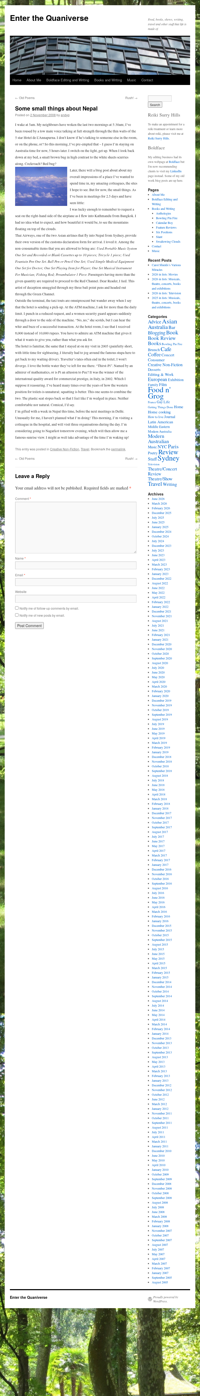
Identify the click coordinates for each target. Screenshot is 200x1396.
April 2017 (158, 850)
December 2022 (161, 578)
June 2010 (158, 1155)
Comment (23, 498)
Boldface (174, 162)
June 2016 (158, 897)
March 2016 (159, 911)
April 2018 (158, 794)
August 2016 (160, 888)
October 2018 (160, 766)
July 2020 (158, 667)
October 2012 (160, 1094)
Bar (171, 327)
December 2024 (161, 531)
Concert (167, 354)
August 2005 (160, 1282)
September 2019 (162, 714)
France (152, 402)
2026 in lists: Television (166, 293)
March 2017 (159, 855)
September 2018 (162, 771)
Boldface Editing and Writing (67, 79)
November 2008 (162, 1188)
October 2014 (160, 991)
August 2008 (160, 1202)
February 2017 (161, 860)
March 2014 (159, 1024)
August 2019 (160, 719)
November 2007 (162, 1230)
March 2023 (159, 564)
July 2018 (158, 780)
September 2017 (162, 827)
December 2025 (161, 513)
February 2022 (161, 602)
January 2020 (160, 696)
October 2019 (160, 710)
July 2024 (158, 541)
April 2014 (158, 1019)
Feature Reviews (166, 227)
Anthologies (163, 213)
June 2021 (158, 630)
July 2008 (158, 1207)
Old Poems (25, 97)
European (157, 379)
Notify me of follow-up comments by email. (49, 608)
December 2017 (161, 813)
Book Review (162, 337)
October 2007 (160, 1235)
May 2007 (158, 1254)
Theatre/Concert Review (162, 471)
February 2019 (161, 747)
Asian (169, 321)
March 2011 (159, 1141)
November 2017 (162, 818)
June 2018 (158, 785)
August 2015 (160, 944)
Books (154, 343)
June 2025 (158, 522)
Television (153, 464)
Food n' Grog (159, 392)
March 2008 (159, 1216)
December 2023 (161, 545)
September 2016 (162, 883)
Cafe (166, 349)
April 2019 (158, 738)
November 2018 (162, 761)
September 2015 (162, 940)
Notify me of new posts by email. (42, 615)
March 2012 (159, 1104)
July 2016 (158, 893)
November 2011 (162, 1113)
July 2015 (158, 949)
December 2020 (161, 644)
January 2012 (160, 1108)
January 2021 (160, 639)
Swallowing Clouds (168, 241)
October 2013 (160, 1047)
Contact (147, 79)
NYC (162, 446)
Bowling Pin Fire (166, 218)
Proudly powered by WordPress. (165, 1299)
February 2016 (161, 916)
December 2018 (161, 757)
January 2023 (160, 574)
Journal (169, 416)
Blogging (156, 332)
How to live (156, 417)
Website (21, 591)
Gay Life (163, 401)
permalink (118, 449)
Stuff (152, 459)
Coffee (154, 354)
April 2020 (158, 681)
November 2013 (162, 1043)
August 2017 (160, 832)
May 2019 (158, 733)
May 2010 (158, 1160)
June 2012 (158, 1099)
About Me (34, 79)
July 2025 (158, 517)
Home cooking (159, 411)
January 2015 (160, 977)
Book (172, 332)
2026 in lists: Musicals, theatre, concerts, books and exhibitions (166, 283)
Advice (154, 321)
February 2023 (161, 569)
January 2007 (160, 1273)
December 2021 (161, 611)
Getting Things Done (160, 407)
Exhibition (176, 379)
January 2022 (160, 606)
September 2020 (162, 658)
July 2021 (158, 625)
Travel (85, 449)
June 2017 (158, 841)
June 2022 (158, 588)
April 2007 (158, 1259)
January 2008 (160, 1226)
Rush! (131, 97)
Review (168, 451)
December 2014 (161, 982)
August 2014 (160, 1001)
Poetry (153, 452)
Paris (173, 446)
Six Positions (164, 232)
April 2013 (158, 1066)
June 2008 (158, 1212)
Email (20, 575)
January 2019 (160, 752)
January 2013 (160, 1080)
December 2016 (161, 869)
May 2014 (158, 1015)
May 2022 (158, 592)
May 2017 (158, 846)
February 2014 (161, 1029)
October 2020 (160, 653)
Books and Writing (108, 79)
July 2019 (158, 724)
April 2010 (158, 1165)
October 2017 (160, 822)
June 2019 (158, 728)
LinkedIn (176, 171)
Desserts (154, 369)
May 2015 (158, 958)
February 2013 (161, 1076)
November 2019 (162, 705)
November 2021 (162, 616)
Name (20, 558)
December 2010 (161, 1151)
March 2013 (159, 1071)
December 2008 (161, 1183)
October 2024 (160, 536)
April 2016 (158, 907)
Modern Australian (158, 438)
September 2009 (162, 1179)
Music (131, 79)
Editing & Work (161, 374)
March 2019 (159, 742)
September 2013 (162, 1052)
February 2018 (161, 803)
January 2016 (160, 921)
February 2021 (161, 635)
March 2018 (159, 799)
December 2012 (161, 1085)
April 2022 (158, 597)
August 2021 (160, 621)
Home (16, 79)
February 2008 (161, 1221)
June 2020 (158, 672)
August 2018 (160, 775)
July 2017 (158, 836)
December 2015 (161, 925)
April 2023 (158, 560)
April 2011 (158, 1137)
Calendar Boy (164, 223)
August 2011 (160, 1127)
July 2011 (158, 1132)
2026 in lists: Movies (165, 274)
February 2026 (161, 508)
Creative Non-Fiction (64, 449)
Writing (170, 484)
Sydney (168, 458)
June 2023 (158, 555)
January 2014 (160, 1033)
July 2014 (158, 1005)
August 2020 (160, 663)
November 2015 (162, 930)
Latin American (160, 421)
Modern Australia (160, 431)
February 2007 (161, 1268)
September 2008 (162, 1198)
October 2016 (160, 879)
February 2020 (161, 691)
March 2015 (159, 968)
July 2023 (158, 550)
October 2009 (160, 1174)
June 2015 (158, 954)
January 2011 (160, 1146)
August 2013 (160, 1057)
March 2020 (159, 686)
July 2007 (158, 1249)
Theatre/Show (160, 479)
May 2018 (158, 789)
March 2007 (159, 1263)
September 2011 (162, 1123)
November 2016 (162, 874)
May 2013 (158, 1062)
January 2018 (160, 808)
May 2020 (158, 677)
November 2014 (162, 986)
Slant (159, 237)
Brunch (154, 349)
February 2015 (161, 972)
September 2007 (162, 1240)
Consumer (156, 359)
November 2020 (162, 649)
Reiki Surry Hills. (159, 138)
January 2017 (160, 864)
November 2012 (162, 1090)
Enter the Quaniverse (49, 17)
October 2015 (160, 935)
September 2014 (162, 996)
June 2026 (158, 499)
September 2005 (162, 1277)
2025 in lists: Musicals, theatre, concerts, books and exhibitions (166, 302)
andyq (65, 115)
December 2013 (161, 1038)
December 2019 (161, 700)
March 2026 (159, 503)
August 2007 (160, 1244)
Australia (158, 326)
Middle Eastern (159, 426)
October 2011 (160, 1118)
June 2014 (158, 1010)
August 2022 (160, 583)
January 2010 (160, 1169)
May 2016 (158, 902)
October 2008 (160, 1193)
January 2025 (160, 527)
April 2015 (158, 963)
